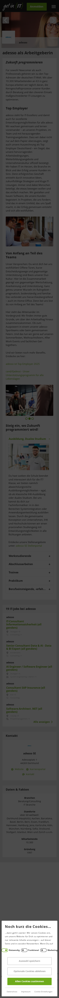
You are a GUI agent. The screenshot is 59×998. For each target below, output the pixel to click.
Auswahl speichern (29, 961)
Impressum (25, 992)
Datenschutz (12, 992)
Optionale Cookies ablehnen (30, 971)
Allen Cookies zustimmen (29, 981)
